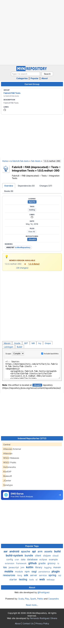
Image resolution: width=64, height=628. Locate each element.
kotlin (30, 567)
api (34, 551)
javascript (14, 567)
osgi (34, 571)
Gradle (17, 343)
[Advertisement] (32, 32)
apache (26, 551)
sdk (26, 575)
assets (48, 551)
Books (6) (8, 191)
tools (31, 579)
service (43, 575)
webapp (51, 579)
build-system (15, 555)
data (23, 559)
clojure (47, 555)
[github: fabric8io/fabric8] (32, 217)
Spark (33, 598)
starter (13, 579)
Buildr (19, 347)
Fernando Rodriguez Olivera (43, 618)
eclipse (43, 559)
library (39, 567)
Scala (21, 598)
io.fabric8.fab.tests (19, 161)
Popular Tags (32, 546)
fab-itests (35, 161)
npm (27, 571)
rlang (20, 575)
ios (5, 567)
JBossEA (32, 239)
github (32, 563)
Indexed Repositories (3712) (32, 438)
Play (27, 598)
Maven (7, 343)
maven (57, 567)
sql (59, 575)
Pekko (40, 598)
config (10, 559)
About (44, 78)
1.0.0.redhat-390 (48, 170)
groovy (51, 563)
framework (21, 563)
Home (5, 161)
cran (17, 559)
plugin (56, 571)
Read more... (32, 605)
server (34, 575)
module (19, 571)
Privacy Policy (42, 623)
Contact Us (28, 623)
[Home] (32, 70)
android (14, 551)
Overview (8, 186)
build (57, 551)
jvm (23, 567)
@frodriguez (44, 592)
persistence (44, 571)
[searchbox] (25, 74)
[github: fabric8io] (5, 110)
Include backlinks (51, 353)
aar (6, 551)
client (38, 555)
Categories (22, 78)
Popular (35, 78)
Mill (33, 343)
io (58, 563)
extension (10, 563)
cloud (55, 555)
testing (32, 210)
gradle (42, 563)
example (53, 559)
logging (48, 567)
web (42, 579)
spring (53, 575)
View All (31, 231)
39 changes (22, 268)
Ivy (39, 343)
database (32, 559)
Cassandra (53, 598)
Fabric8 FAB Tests (12, 93)
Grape (48, 343)
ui (37, 579)
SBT (26, 343)
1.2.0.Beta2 (34, 264)
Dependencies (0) (26, 186)
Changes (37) (45, 186)
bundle (29, 555)
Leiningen (8, 347)
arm (40, 551)
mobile (9, 571)
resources (9, 575)
